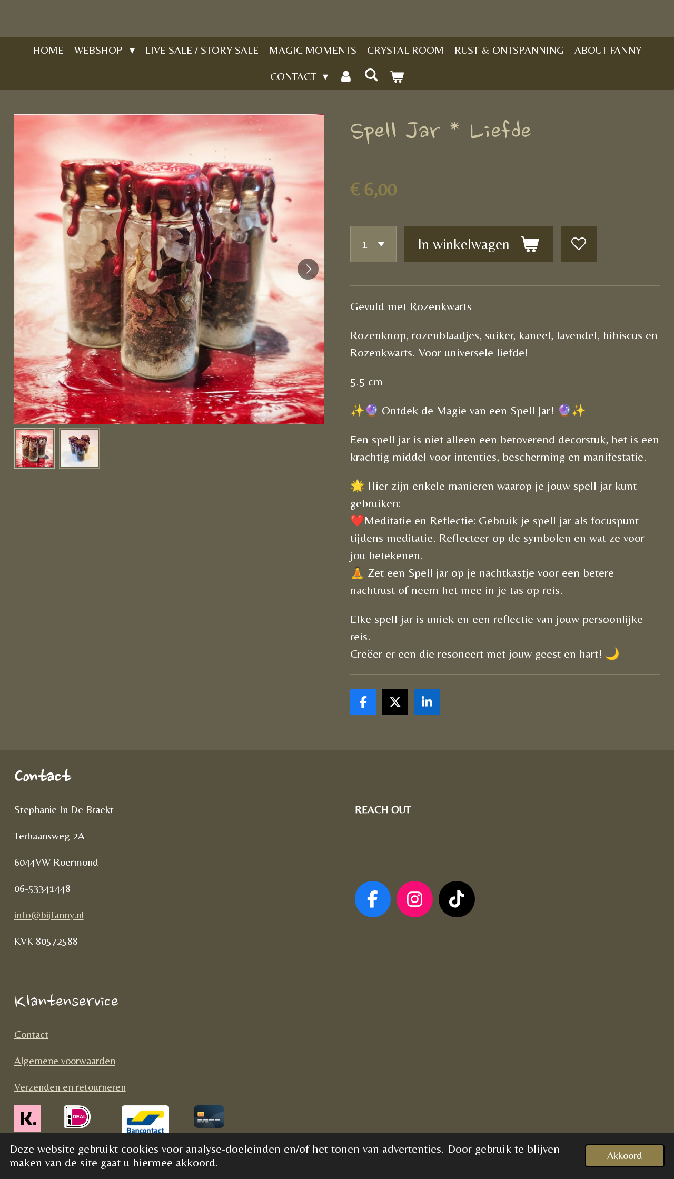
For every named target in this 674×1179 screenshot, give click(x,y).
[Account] (346, 76)
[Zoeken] (371, 74)
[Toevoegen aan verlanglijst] (579, 244)
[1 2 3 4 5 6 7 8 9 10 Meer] (373, 244)
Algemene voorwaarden (64, 1060)
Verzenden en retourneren (70, 1087)
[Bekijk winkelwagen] (396, 76)
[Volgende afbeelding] (308, 269)
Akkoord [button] (624, 1155)
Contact (31, 1034)
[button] (34, 448)
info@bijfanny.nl (49, 914)
